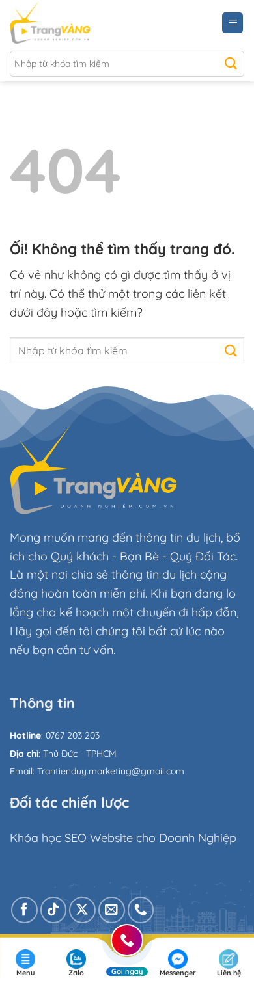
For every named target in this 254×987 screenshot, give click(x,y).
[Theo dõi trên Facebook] (24, 910)
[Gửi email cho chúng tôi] (111, 910)
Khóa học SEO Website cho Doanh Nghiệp (123, 837)
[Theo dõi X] (82, 910)
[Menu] (232, 23)
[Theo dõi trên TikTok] (53, 910)
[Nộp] (231, 64)
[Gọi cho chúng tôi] (141, 910)
